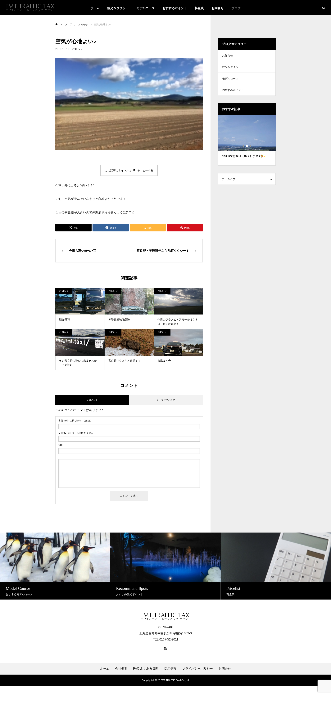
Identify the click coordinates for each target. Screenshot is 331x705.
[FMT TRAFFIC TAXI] (30, 7)
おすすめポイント (174, 8)
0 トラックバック (166, 400)
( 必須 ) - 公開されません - (76, 433)
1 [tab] (244, 146)
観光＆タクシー (118, 8)
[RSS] (165, 648)
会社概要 (121, 668)
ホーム (95, 8)
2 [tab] (247, 146)
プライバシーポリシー (197, 668)
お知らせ (77, 49)
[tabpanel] (247, 140)
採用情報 (170, 668)
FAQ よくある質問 (145, 668)
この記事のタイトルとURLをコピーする (129, 170)
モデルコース (145, 8)
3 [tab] (250, 146)
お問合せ (217, 8)
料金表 (199, 8)
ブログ (236, 8)
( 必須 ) (74, 420)
